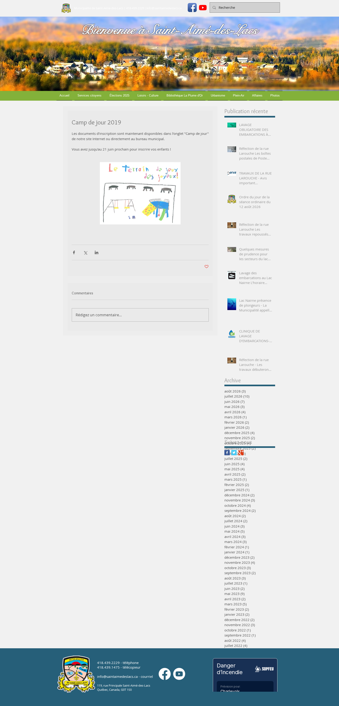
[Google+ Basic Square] (241, 452)
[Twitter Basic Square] (234, 452)
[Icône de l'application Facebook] (192, 7)
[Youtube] (202, 7)
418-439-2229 (135, 8)
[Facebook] (165, 674)
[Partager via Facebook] (74, 252)
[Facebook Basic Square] (227, 452)
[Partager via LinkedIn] (96, 252)
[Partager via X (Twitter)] (85, 252)
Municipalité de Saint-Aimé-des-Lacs (98, 8)
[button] (89, 95)
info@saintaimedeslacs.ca (163, 8)
